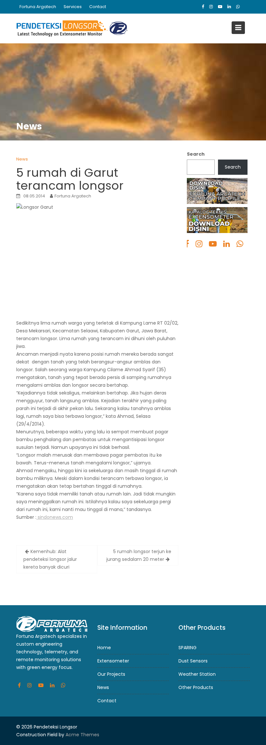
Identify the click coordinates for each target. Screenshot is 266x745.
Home (104, 647)
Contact (97, 7)
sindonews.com (54, 517)
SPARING (187, 647)
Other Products (195, 687)
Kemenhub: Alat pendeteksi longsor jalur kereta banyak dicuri (50, 559)
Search (196, 154)
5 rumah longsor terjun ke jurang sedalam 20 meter (138, 555)
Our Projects (111, 674)
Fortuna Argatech (37, 7)
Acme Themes (82, 734)
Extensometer (113, 660)
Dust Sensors (193, 660)
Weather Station (197, 674)
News (22, 159)
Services (73, 7)
